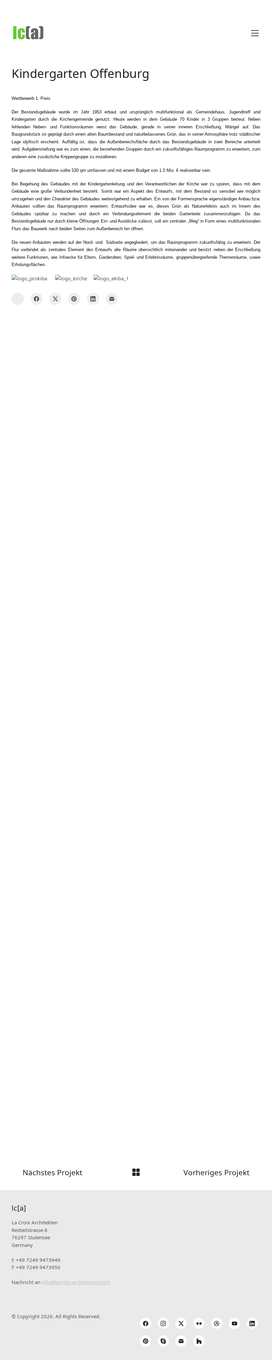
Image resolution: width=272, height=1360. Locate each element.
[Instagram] (163, 1323)
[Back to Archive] (136, 1172)
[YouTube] (234, 1323)
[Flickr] (199, 1323)
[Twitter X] (55, 299)
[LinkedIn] (93, 299)
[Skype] (163, 1341)
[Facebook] (37, 299)
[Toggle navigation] (254, 33)
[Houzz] (199, 1341)
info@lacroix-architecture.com (76, 1282)
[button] (18, 299)
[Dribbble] (216, 1323)
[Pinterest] (74, 299)
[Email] (112, 299)
